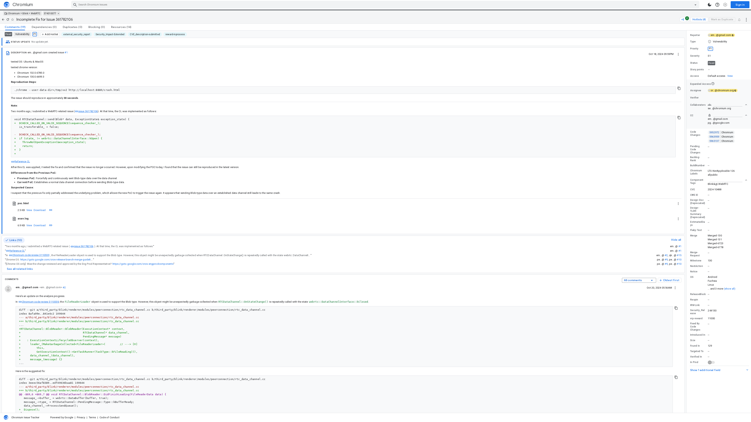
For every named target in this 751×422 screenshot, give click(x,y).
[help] (717, 5)
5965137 (721, 140)
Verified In (696, 356)
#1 (66, 52)
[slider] (687, 221)
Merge (693, 235)
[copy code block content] (679, 88)
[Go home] (3, 19)
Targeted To (696, 351)
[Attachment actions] (678, 203)
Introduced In (697, 334)
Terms (92, 417)
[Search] (75, 4)
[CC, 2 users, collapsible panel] (727, 115)
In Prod (694, 362)
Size (692, 340)
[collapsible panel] (727, 180)
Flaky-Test (696, 230)
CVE (692, 189)
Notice (694, 271)
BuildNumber (697, 165)
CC (692, 115)
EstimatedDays (697, 223)
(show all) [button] (730, 288)
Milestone (696, 260)
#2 (666, 255)
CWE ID (694, 195)
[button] (718, 42)
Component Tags (696, 181)
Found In (695, 345)
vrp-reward (696, 318)
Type (693, 41)
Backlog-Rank (695, 159)
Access (694, 76)
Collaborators (698, 105)
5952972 (721, 132)
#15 (679, 255)
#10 (679, 259)
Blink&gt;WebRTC (718, 183)
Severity (694, 56)
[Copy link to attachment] (50, 210)
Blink (25, 13)
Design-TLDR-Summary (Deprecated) (697, 213)
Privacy (81, 417)
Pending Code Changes (695, 149)
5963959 (721, 136)
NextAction (696, 266)
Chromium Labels (696, 172)
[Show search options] (695, 4)
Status (694, 63)
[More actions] (746, 19)
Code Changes (695, 133)
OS (692, 277)
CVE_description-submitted (145, 34)
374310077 (50, 13)
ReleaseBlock (698, 294)
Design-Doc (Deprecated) (697, 202)
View (29, 210)
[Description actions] (678, 54)
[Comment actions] (675, 287)
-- (709, 69)
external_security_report (76, 34)
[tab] (15, 27)
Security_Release (697, 312)
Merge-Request (695, 254)
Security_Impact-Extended (110, 34)
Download (40, 210)
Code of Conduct (109, 417)
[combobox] (385, 4)
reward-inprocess (175, 34)
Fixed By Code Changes (695, 326)
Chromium (14, 13)
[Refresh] (7, 19)
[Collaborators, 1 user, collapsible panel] (727, 104)
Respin (694, 299)
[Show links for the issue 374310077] (58, 13)
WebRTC (35, 13)
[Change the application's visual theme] (709, 5)
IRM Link (695, 305)
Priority (694, 48)
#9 (666, 259)
